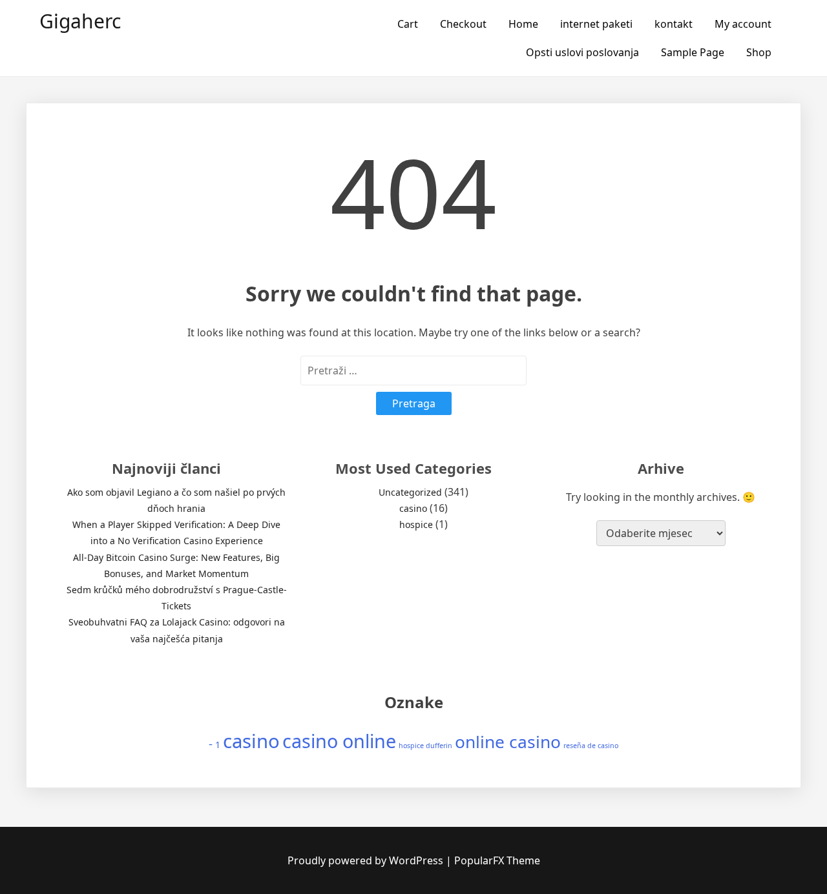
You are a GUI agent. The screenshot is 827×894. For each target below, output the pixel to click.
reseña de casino (590, 745)
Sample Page (692, 52)
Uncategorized (410, 492)
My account (743, 24)
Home (523, 24)
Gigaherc (80, 21)
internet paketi (596, 24)
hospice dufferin (425, 745)
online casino (508, 741)
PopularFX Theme (497, 860)
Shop (758, 52)
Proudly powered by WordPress (367, 860)
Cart (407, 24)
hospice (416, 524)
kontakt (673, 24)
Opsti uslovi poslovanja (582, 52)
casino (413, 508)
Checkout (463, 24)
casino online (339, 740)
